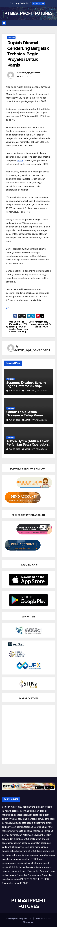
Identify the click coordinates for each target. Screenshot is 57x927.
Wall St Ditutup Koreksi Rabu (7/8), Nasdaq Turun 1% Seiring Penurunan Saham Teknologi (18, 327)
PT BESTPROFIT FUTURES (28, 13)
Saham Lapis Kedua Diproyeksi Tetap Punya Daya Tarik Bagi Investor (25, 415)
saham (20, 160)
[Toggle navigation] (30, 23)
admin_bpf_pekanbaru (30, 72)
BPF (8, 307)
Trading (11, 37)
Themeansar (28, 922)
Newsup (44, 918)
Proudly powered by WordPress (19, 918)
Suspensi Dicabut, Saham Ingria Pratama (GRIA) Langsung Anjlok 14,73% (26, 386)
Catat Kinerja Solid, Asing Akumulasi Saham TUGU (38, 324)
